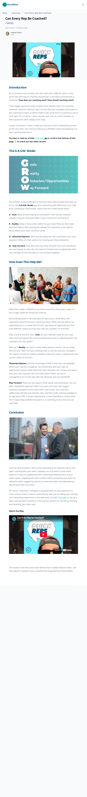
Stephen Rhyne (16, 32)
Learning (15, 13)
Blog (5, 13)
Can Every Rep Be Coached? (38, 13)
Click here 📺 (41, 138)
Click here (62, 497)
